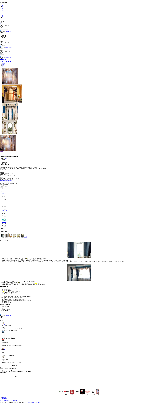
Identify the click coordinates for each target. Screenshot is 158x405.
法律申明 (8, 400)
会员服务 (4, 400)
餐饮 (2, 5)
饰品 (2, 13)
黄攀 (5, 349)
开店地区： (2, 24)
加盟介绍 (25, 236)
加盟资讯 (3, 64)
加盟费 (3, 65)
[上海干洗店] (4, 210)
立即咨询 (2, 58)
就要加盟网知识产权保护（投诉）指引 (6, 180)
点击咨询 (5, 199)
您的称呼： (2, 26)
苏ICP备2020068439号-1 (27, 402)
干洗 (2, 15)
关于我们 (1, 400)
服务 (2, 10)
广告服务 (17, 400)
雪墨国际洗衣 (4, 222)
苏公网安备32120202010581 (36, 402)
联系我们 (14, 400)
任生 (5, 332)
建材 (2, 12)
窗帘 (5, 59)
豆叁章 (88, 394)
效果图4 (1, 149)
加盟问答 (3, 66)
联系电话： (2, 44)
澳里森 (76, 394)
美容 (2, 7)
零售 (2, 17)
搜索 (1, 22)
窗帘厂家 (22, 237)
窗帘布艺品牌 (4, 397)
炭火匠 (61, 394)
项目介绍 (3, 63)
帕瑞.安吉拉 (82, 394)
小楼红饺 (71, 394)
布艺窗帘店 (10, 237)
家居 (2, 8)
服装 (2, 6)
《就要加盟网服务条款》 (8, 31)
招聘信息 (11, 400)
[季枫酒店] (4, 203)
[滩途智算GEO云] (4, 188)
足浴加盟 (66, 392)
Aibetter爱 (93, 394)
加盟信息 (25, 237)
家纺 (3, 59)
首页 (1, 59)
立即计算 (2, 48)
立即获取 (2, 32)
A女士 (5, 357)
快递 (2, 16)
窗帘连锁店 (2, 237)
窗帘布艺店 (18, 237)
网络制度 (20, 400)
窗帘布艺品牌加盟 (4, 398)
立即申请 (2, 187)
